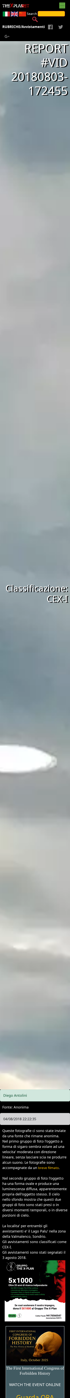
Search (32, 14)
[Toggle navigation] (62, 5)
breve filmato (48, 1168)
